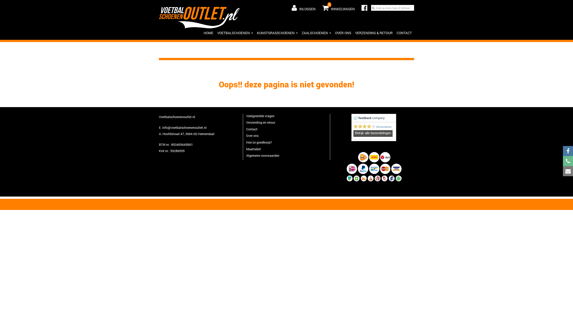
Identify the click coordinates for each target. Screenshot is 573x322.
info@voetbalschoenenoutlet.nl (184, 127)
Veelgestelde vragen (260, 116)
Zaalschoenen (315, 33)
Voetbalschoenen (233, 33)
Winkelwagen (342, 7)
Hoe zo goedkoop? (259, 142)
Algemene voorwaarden (262, 155)
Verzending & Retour (374, 33)
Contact (404, 33)
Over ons (343, 33)
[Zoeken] (373, 8)
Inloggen (307, 9)
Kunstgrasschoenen (276, 33)
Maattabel (253, 149)
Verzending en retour (260, 122)
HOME (208, 33)
